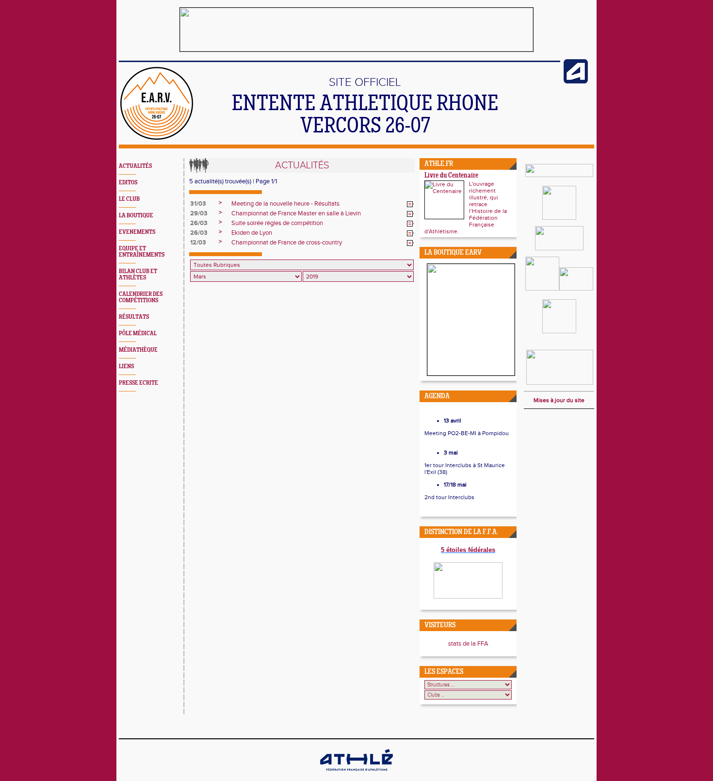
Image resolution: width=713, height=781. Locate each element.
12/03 (198, 242)
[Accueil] (156, 138)
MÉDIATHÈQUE (138, 350)
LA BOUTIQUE (136, 215)
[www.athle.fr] (576, 81)
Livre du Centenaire (451, 175)
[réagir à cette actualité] (410, 204)
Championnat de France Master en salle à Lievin (296, 213)
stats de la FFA (468, 644)
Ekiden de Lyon (251, 233)
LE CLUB (129, 199)
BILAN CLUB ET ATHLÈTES (138, 274)
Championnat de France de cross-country (286, 242)
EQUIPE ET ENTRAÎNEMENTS (141, 251)
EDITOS (128, 182)
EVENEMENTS (137, 232)
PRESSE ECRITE (138, 383)
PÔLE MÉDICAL (138, 333)
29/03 (199, 213)
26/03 (199, 223)
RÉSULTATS (134, 317)
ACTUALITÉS (135, 166)
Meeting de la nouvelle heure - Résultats (285, 204)
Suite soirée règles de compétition (277, 223)
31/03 (198, 204)
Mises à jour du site (559, 400)
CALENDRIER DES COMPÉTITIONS (140, 297)
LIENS (126, 366)
